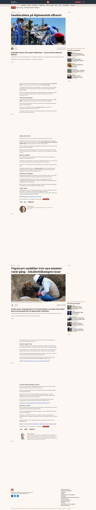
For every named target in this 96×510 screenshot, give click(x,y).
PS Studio (72, 5)
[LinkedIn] (18, 496)
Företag (51, 5)
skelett (25, 429)
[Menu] (84, 2)
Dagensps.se (13, 12)
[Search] (82, 2)
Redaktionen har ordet (65, 501)
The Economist (53, 347)
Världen (29, 5)
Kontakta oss (63, 492)
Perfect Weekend (66, 5)
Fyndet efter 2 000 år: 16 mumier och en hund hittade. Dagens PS (36, 361)
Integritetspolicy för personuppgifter (68, 494)
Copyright (63, 493)
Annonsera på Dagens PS (66, 500)
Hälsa (60, 5)
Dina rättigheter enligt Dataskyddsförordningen (70, 497)
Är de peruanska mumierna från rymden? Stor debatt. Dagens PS (36, 403)
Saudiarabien (31, 202)
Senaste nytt (24, 5)
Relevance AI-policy (65, 498)
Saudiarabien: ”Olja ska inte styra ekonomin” (33, 196)
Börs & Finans (34, 5)
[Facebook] (12, 496)
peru (21, 429)
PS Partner (63, 502)
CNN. (25, 90)
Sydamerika (32, 429)
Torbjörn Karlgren (30, 206)
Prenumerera (45, 199)
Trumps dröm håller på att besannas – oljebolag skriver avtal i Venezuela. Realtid (39, 423)
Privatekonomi (42, 5)
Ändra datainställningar (65, 505)
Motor (56, 5)
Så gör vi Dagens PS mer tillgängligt (68, 504)
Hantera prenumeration (65, 489)
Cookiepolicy (63, 496)
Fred (21, 202)
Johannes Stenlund (30, 433)
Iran (25, 202)
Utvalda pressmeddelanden (66, 490)
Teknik (47, 5)
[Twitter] (15, 496)
